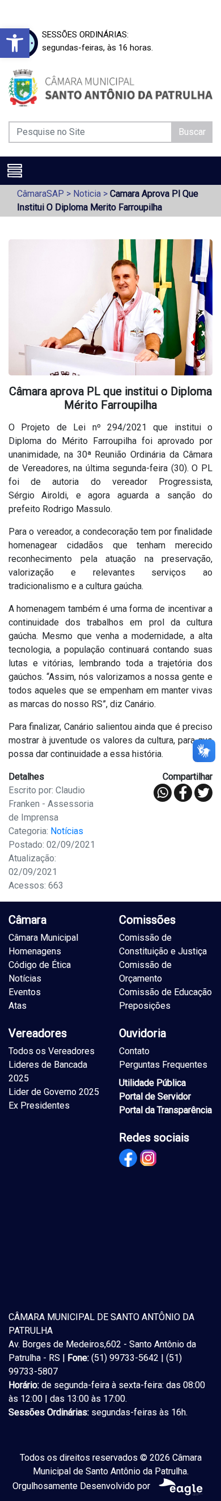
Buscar (192, 131)
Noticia (87, 193)
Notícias (66, 831)
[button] (14, 43)
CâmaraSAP (40, 193)
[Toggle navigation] (14, 170)
